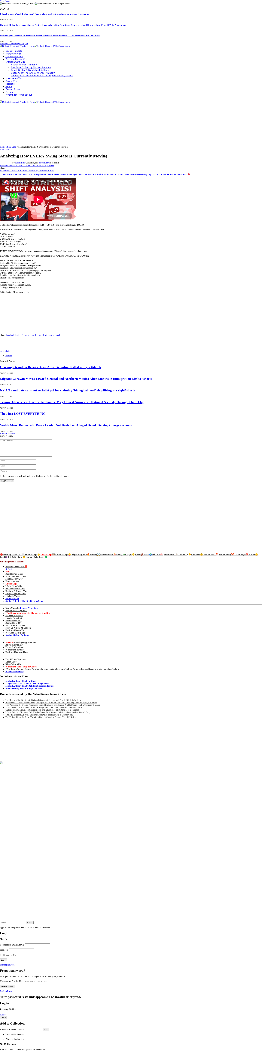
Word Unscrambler (14, 671)
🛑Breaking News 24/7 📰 (12, 554)
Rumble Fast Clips (14, 574)
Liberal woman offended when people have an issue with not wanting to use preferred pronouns (44, 14)
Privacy (9, 92)
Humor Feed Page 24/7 (16, 610)
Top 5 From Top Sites (15, 659)
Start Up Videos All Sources (18, 628)
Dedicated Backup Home (17, 652)
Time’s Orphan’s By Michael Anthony (30, 70)
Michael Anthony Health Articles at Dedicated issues (29, 686)
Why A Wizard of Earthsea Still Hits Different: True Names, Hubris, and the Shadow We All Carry (47, 712)
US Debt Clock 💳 (16, 557)
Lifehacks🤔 (197, 554)
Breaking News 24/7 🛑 (16, 566)
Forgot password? (7, 965)
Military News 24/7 (14, 579)
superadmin (20, 163)
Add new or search (8, 1029)
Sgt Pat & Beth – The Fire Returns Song (24, 601)
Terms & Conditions (14, 647)
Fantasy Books (12, 598)
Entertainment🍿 (108, 554)
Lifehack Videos (12, 596)
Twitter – (182, 554)
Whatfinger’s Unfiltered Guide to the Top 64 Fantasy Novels (42, 75)
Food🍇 (4, 557)
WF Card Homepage (15, 633)
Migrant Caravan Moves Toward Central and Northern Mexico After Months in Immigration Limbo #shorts (76, 378)
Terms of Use (12, 89)
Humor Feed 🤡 (210, 554)
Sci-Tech (156, 554)
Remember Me (9, 955)
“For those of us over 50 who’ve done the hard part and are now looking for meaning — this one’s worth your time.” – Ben (62, 669)
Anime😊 (253, 554)
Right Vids (4, 149)
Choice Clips (11, 584)
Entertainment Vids (15, 62)
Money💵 (120, 554)
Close (3, 1017)
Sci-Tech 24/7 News (14, 615)
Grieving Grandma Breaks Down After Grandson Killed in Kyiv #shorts (50, 367)
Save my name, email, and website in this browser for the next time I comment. (37, 476)
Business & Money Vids (16, 591)
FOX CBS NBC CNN (15, 576)
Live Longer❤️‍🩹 (241, 554)
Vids (7, 571)
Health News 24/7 (13, 620)
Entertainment (12, 581)
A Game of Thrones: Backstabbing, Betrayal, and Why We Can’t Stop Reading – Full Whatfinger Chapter (51, 702)
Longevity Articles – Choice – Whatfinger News (27, 683)
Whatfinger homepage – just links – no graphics (27, 613)
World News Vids (14, 56)
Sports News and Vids (15, 593)
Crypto (128, 554)
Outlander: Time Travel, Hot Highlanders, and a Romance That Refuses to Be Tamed (42, 710)
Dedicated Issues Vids (15, 630)
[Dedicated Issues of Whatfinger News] (35, 46)
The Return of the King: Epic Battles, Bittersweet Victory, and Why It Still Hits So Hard (43, 700)
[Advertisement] (131, 125)
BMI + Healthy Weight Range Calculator (24, 688)
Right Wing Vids (13, 53)
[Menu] (1, 100)
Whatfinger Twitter (14, 650)
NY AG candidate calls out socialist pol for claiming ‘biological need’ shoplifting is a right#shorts (67, 390)
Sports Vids (11, 81)
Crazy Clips (11, 662)
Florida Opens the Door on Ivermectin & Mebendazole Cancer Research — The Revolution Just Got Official (50, 36)
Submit (29, 923)
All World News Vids (15, 588)
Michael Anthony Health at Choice (21, 681)
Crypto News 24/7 (13, 618)
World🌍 (147, 554)
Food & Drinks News (15, 625)
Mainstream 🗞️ (171, 554)
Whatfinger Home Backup (18, 94)
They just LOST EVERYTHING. (23, 413)
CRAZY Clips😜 (63, 554)
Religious (10, 83)
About (8, 86)
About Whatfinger (14, 645)
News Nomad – (21, 608)
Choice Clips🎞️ (48, 554)
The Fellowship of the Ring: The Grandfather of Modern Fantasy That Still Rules (40, 717)
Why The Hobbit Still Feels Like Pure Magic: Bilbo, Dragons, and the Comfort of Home (43, 707)
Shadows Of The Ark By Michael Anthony (33, 72)
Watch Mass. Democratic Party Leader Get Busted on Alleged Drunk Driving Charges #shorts (66, 425)
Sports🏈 (139, 554)
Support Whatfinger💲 (36, 557)
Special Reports (13, 51)
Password (4, 950)
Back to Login (6, 991)
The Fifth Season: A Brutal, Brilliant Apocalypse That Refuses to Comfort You (39, 715)
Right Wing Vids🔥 (81, 554)
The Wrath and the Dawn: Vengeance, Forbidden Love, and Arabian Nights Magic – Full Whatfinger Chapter (52, 705)
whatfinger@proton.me (20, 642)
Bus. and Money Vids (16, 59)
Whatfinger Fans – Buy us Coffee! (21, 667)
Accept (3, 1015)
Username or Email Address (12, 945)
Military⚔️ (95, 554)
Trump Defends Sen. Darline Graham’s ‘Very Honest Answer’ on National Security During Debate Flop (72, 402)
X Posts (8, 569)
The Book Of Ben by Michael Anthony (31, 67)
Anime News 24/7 (13, 623)
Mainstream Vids (14, 78)
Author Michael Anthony (24, 64)
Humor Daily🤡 (226, 554)
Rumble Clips (31, 554)
